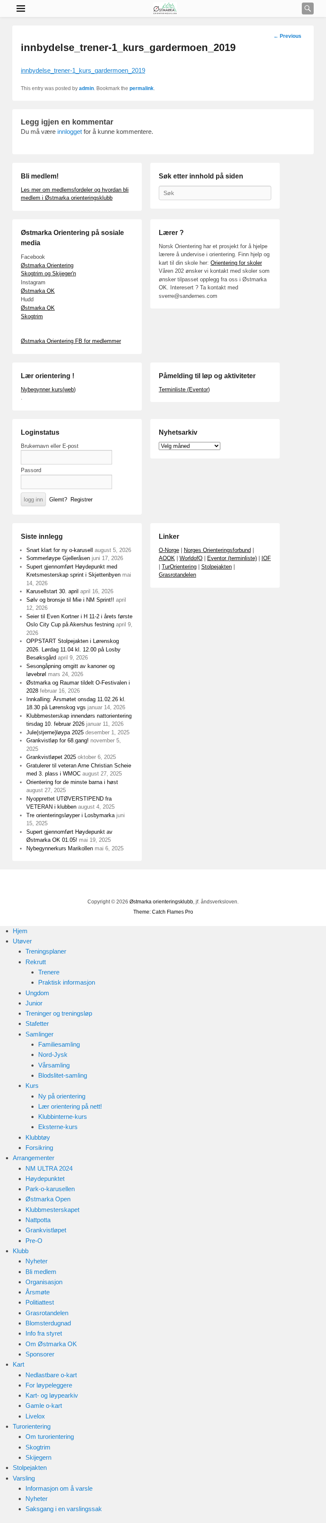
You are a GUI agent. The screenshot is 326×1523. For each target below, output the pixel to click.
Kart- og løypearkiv (51, 1395)
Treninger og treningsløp (58, 1013)
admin (86, 88)
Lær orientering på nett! (70, 1106)
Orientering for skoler (236, 263)
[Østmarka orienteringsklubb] (165, 8)
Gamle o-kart (43, 1405)
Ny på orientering (61, 1096)
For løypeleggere (48, 1385)
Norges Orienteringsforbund (217, 550)
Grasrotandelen (177, 575)
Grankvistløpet (45, 1230)
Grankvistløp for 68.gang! (57, 740)
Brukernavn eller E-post (50, 446)
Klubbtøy (37, 1137)
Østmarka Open (47, 1199)
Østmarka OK (38, 291)
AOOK (167, 558)
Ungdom (37, 992)
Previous (287, 36)
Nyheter (36, 1261)
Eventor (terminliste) (232, 558)
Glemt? (58, 499)
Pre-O (33, 1240)
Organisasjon (43, 1281)
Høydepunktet (45, 1178)
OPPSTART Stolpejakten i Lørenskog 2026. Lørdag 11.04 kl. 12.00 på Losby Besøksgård (73, 649)
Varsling (24, 1478)
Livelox (35, 1416)
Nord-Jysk (52, 1054)
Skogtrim (32, 316)
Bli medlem (40, 1271)
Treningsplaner (45, 951)
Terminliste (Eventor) (184, 389)
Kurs (32, 1085)
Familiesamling (59, 1044)
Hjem (20, 930)
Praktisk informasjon (66, 982)
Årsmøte (37, 1292)
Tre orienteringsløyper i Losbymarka (70, 815)
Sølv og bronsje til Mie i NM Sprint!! (70, 600)
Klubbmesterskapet (52, 1209)
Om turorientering (49, 1436)
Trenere (48, 972)
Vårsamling (54, 1065)
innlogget (69, 131)
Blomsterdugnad (48, 1323)
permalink (141, 88)
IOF (266, 558)
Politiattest (39, 1302)
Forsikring (39, 1147)
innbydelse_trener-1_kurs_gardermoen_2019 (83, 70)
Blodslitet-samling (62, 1075)
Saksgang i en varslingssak (63, 1508)
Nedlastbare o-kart (51, 1375)
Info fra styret (43, 1333)
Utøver (22, 941)
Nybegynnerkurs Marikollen (59, 848)
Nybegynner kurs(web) (48, 389)
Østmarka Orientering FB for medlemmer (71, 341)
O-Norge (169, 550)
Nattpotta (38, 1219)
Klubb (20, 1250)
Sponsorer (39, 1354)
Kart (18, 1364)
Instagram (174, 885)
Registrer (81, 499)
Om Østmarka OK (51, 1343)
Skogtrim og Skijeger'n (48, 273)
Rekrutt (35, 961)
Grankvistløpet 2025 (51, 757)
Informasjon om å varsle (59, 1488)
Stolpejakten (216, 566)
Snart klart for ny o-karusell (59, 550)
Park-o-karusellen (50, 1188)
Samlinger (39, 1034)
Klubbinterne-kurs (62, 1116)
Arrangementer (33, 1157)
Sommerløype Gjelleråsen (58, 558)
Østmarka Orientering (47, 265)
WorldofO (191, 558)
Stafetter (37, 1023)
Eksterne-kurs (58, 1126)
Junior (33, 1003)
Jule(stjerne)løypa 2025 (55, 732)
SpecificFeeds (212, 885)
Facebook (118, 885)
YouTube (137, 885)
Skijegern (38, 1457)
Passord (31, 470)
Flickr (156, 885)
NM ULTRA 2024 (49, 1168)
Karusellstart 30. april (52, 591)
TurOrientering (179, 566)
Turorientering (32, 1426)
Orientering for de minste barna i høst (72, 782)
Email (193, 885)
